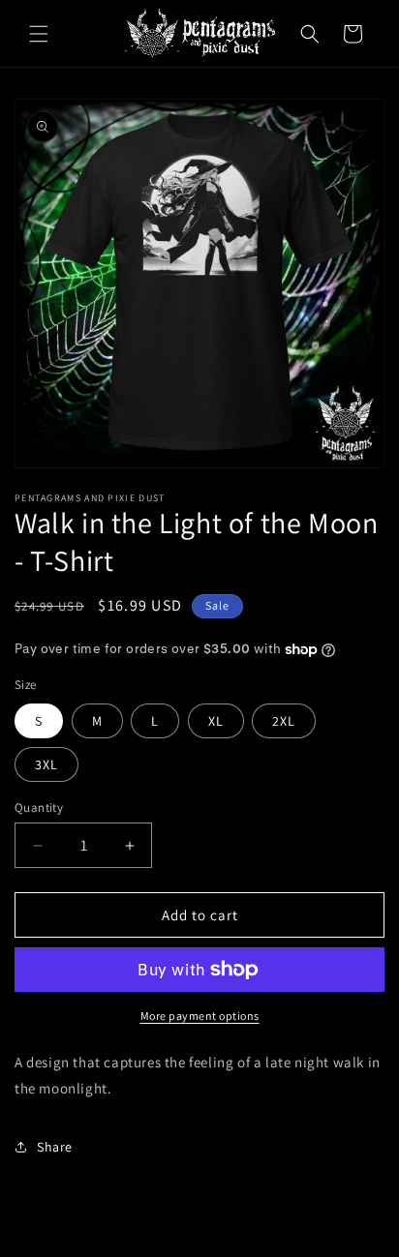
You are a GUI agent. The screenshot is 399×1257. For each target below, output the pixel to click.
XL (216, 721)
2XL (283, 721)
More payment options (200, 1015)
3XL (46, 764)
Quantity (39, 807)
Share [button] (55, 1146)
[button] (38, 34)
